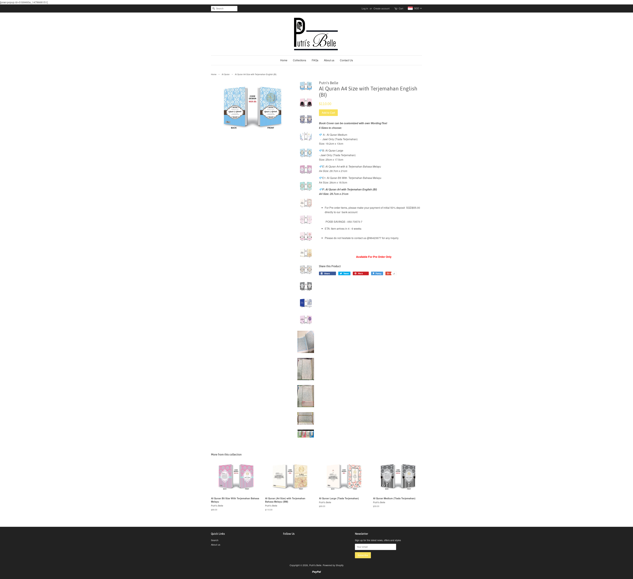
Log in (365, 8)
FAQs (315, 60)
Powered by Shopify (333, 565)
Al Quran (226, 74)
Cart (401, 8)
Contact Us (346, 60)
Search (214, 540)
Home (283, 60)
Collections (299, 60)
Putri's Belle (315, 565)
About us (329, 60)
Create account (382, 8)
